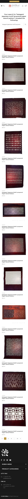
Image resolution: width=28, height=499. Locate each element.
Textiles (3, 54)
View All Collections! (14, 1)
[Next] (20, 438)
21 (17, 438)
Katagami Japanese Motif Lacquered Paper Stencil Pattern (12, 56)
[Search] (4, 6)
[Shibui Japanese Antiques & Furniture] (14, 6)
